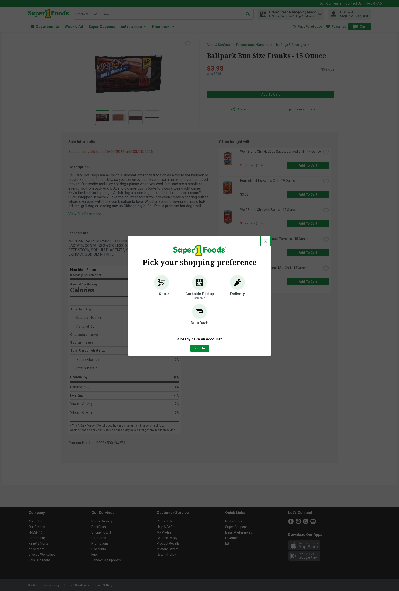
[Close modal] (265, 241)
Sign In (199, 348)
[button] (162, 287)
